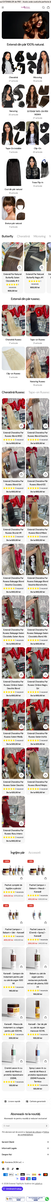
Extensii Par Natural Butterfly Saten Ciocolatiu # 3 (12, 277)
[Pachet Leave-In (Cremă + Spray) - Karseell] (37, 914)
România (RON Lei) (13, 1162)
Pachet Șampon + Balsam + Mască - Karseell (37, 888)
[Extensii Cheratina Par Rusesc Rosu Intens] (13, 811)
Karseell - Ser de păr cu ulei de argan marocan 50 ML (37, 1027)
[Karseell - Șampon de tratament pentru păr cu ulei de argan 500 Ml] (13, 958)
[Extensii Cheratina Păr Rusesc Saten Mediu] (13, 714)
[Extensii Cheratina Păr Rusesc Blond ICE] (37, 462)
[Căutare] (43, 7)
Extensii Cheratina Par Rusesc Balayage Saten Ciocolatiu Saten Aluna (13, 633)
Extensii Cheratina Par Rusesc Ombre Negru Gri (38, 685)
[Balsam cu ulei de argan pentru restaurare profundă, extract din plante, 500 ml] (37, 958)
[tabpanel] (25, 267)
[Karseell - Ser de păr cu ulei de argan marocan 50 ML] (37, 1009)
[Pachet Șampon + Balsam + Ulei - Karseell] (13, 914)
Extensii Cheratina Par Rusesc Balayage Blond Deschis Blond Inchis (37, 581)
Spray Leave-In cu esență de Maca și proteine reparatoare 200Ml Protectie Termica (37, 1075)
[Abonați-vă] (46, 1125)
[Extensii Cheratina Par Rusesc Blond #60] (13, 414)
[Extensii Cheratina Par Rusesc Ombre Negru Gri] (37, 663)
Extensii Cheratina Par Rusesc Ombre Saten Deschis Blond (13, 685)
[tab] (7, 236)
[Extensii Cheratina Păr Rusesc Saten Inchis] (37, 714)
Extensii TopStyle (16, 1183)
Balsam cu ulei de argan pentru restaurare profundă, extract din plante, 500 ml (37, 980)
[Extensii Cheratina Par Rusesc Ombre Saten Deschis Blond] (13, 663)
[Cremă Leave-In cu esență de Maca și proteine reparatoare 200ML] (13, 1053)
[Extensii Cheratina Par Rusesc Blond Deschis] (37, 414)
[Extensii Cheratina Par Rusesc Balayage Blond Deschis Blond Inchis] (37, 559)
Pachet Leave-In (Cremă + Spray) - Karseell (37, 933)
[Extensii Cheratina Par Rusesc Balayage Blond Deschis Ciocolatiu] (13, 559)
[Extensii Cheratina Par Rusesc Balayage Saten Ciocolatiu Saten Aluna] (13, 611)
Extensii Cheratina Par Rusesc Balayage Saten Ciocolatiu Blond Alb (37, 633)
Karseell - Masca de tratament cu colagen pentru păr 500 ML (13, 1027)
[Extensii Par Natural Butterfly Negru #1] (35, 256)
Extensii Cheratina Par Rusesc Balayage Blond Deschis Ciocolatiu (13, 581)
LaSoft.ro (38, 1183)
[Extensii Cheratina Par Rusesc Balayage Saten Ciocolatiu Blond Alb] (37, 611)
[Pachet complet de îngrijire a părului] (13, 870)
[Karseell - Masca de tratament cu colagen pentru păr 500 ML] (13, 1009)
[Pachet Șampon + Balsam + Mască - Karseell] (37, 870)
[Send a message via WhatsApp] (47, 1199)
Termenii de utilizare (33, 1132)
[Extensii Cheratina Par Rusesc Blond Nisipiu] (37, 763)
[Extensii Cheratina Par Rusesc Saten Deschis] (13, 763)
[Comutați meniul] (2, 7)
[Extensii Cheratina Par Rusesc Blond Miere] (37, 511)
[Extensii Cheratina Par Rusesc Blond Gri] (13, 462)
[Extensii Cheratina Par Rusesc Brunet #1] (13, 511)
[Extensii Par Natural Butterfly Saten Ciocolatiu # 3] (12, 256)
